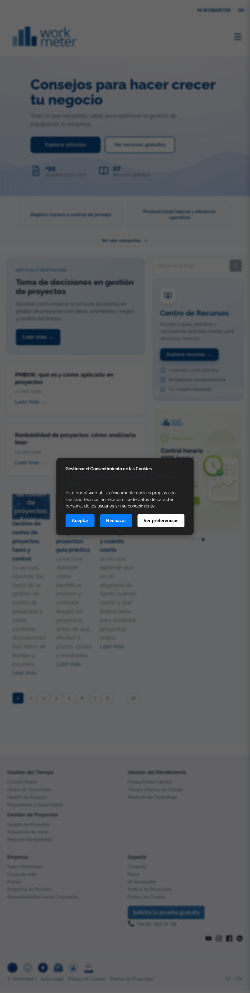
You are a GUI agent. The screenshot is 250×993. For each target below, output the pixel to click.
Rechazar (116, 520)
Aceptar (80, 520)
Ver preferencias (161, 520)
